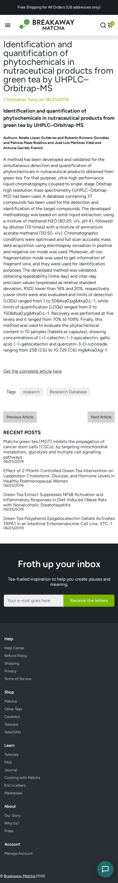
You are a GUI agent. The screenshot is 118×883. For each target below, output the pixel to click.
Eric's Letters (15, 785)
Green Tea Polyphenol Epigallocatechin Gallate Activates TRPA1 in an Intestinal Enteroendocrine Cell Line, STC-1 (59, 521)
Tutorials (11, 754)
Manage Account (18, 853)
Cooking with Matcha (22, 777)
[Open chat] (105, 869)
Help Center (14, 648)
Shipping (11, 663)
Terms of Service (17, 678)
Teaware (11, 724)
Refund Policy (15, 655)
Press (8, 831)
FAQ (8, 762)
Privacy (10, 671)
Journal (10, 770)
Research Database (68, 391)
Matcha (10, 701)
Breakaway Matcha (20, 876)
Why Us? (11, 823)
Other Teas (13, 709)
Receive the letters (89, 600)
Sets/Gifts (12, 732)
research (31, 391)
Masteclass (13, 793)
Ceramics (12, 716)
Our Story (12, 815)
